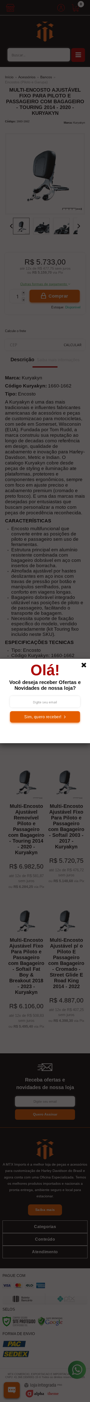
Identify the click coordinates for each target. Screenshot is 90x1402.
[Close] (85, 665)
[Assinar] (45, 717)
